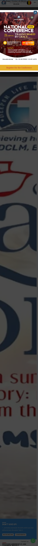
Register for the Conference (19, 67)
